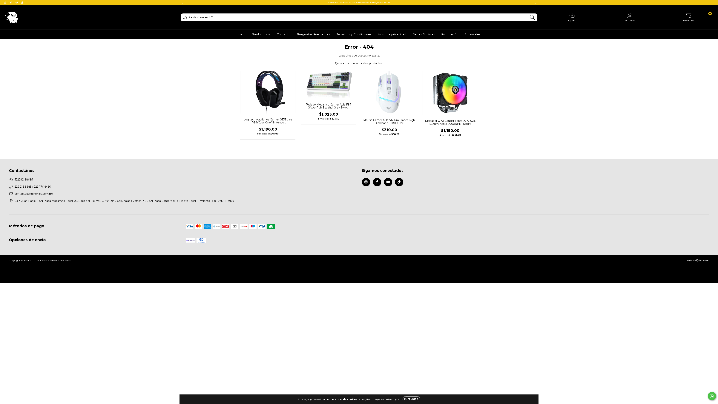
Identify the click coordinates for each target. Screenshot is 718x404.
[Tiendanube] (697, 260)
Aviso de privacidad (392, 34)
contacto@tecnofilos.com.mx (34, 193)
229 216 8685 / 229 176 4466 (33, 186)
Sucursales (473, 34)
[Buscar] (532, 17)
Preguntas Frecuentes (313, 34)
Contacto (284, 34)
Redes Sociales (424, 34)
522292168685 (24, 179)
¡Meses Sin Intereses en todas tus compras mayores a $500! (359, 2)
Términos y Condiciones (354, 34)
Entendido (411, 399)
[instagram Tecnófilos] (5, 2)
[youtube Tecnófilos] (17, 2)
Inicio (241, 34)
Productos (260, 34)
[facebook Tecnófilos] (11, 2)
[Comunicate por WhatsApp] (712, 396)
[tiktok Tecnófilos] (22, 2)
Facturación (449, 34)
